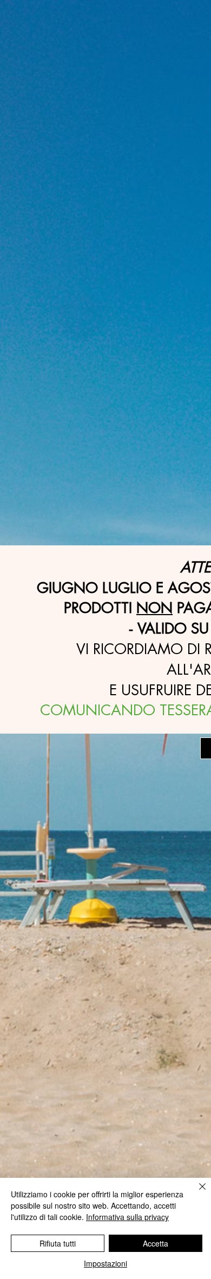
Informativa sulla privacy (127, 1216)
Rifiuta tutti (57, 1243)
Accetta (155, 1243)
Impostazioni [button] (105, 1263)
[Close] (196, 1193)
